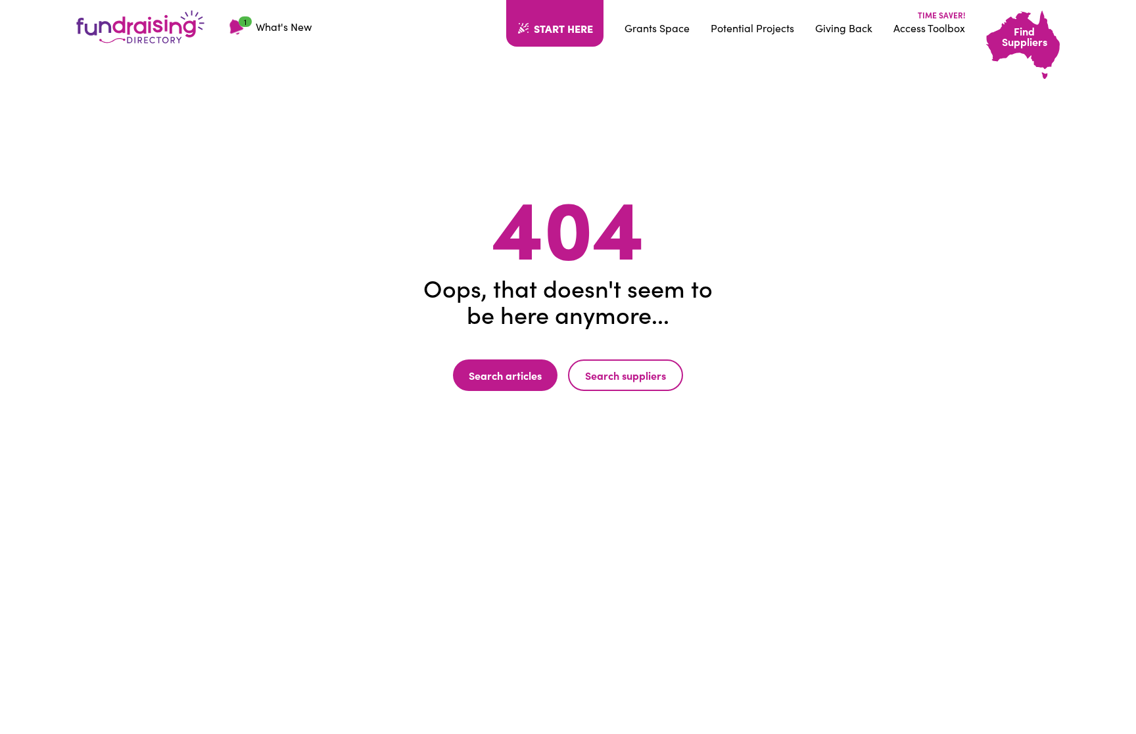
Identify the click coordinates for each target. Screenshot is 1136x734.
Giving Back (843, 28)
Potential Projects (752, 28)
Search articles (505, 375)
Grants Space (657, 28)
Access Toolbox (929, 28)
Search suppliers (625, 375)
